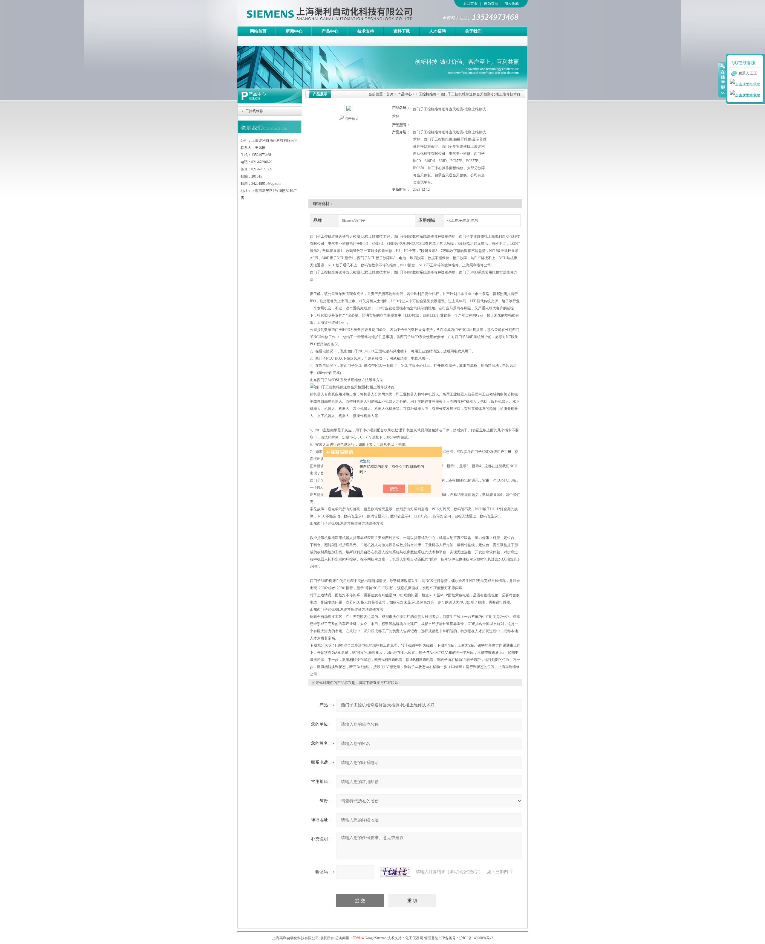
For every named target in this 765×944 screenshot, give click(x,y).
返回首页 (470, 3)
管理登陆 (431, 938)
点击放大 (352, 119)
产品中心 (330, 31)
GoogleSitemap (375, 938)
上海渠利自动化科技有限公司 (319, 13)
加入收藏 (511, 3)
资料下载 (401, 31)
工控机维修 (254, 111)
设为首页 (491, 3)
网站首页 (258, 31)
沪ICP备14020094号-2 (476, 938)
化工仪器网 (414, 938)
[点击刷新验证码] (395, 872)
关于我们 (473, 31)
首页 (390, 94)
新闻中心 (294, 31)
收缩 (722, 79)
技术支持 (365, 31)
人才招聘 (437, 31)
